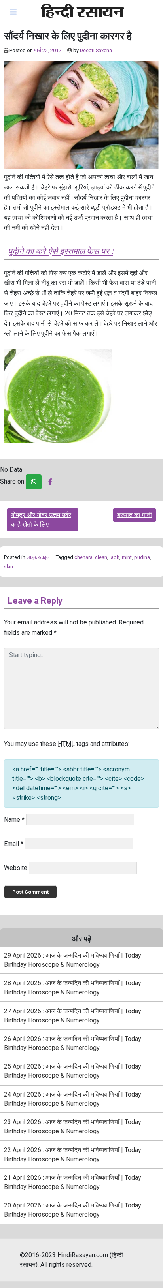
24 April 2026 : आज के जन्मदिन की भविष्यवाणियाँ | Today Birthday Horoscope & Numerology (72, 1099)
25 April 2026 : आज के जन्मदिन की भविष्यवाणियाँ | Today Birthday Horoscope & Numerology (72, 1071)
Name (14, 819)
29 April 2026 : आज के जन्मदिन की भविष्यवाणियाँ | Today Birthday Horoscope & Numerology (72, 960)
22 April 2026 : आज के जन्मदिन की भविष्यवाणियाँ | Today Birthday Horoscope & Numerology (72, 1154)
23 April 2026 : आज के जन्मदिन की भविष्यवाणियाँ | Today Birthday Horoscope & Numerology (72, 1126)
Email (13, 843)
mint (127, 557)
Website (15, 868)
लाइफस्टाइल (38, 557)
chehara (83, 557)
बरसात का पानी (134, 515)
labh (114, 557)
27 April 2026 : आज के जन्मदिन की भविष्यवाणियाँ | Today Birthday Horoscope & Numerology (72, 1015)
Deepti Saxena (96, 50)
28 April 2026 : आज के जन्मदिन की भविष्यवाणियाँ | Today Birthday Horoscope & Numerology (72, 987)
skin (8, 567)
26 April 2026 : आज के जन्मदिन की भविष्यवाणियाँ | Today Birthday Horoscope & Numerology (72, 1043)
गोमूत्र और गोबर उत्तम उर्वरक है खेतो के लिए (41, 519)
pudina (142, 557)
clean (101, 557)
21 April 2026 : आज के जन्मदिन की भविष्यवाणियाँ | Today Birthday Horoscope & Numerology (72, 1182)
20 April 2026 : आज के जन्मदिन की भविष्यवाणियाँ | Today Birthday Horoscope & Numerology (72, 1210)
